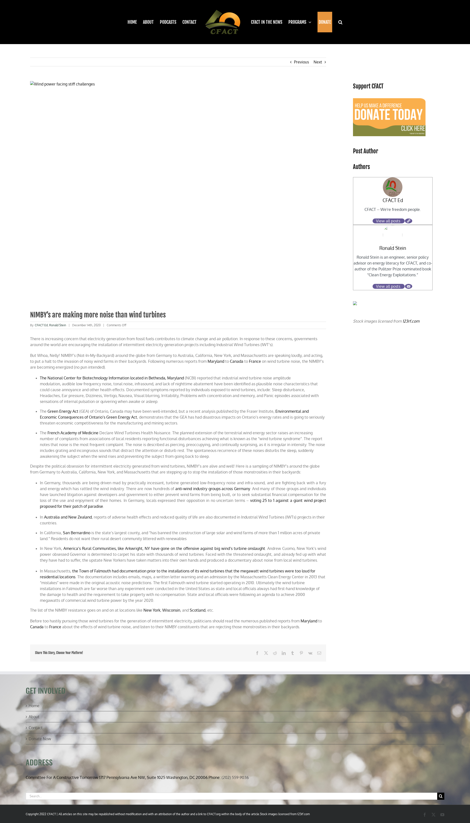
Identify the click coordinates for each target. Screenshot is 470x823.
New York (151, 610)
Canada (236, 361)
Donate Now (40, 738)
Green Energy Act (62, 411)
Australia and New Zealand (68, 517)
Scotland (197, 610)
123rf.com (410, 321)
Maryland (216, 361)
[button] (337, 22)
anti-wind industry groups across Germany (212, 488)
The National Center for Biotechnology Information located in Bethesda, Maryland (112, 377)
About (34, 716)
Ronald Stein (57, 325)
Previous (301, 62)
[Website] (408, 220)
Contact (36, 727)
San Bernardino (76, 532)
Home (34, 705)
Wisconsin (171, 610)
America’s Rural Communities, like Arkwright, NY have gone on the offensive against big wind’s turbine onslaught (164, 548)
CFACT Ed (41, 325)
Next (318, 62)
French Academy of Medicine (72, 432)
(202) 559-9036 (235, 777)
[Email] (408, 286)
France (255, 361)
